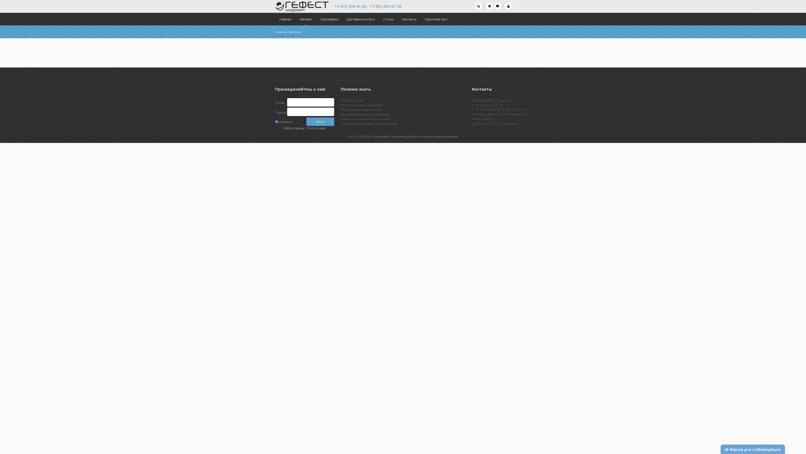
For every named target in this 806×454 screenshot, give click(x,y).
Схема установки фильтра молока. (366, 119)
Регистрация (316, 128)
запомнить (285, 122)
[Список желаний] (497, 6)
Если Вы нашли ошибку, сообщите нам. (369, 123)
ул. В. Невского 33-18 (487, 105)
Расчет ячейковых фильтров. (362, 105)
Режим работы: (483, 119)
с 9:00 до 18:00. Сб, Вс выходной (495, 123)
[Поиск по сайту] (478, 6)
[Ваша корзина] (489, 6)
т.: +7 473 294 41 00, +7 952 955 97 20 (498, 109)
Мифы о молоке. (353, 100)
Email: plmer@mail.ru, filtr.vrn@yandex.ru (501, 114)
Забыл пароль (294, 128)
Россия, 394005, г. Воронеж (491, 100)
